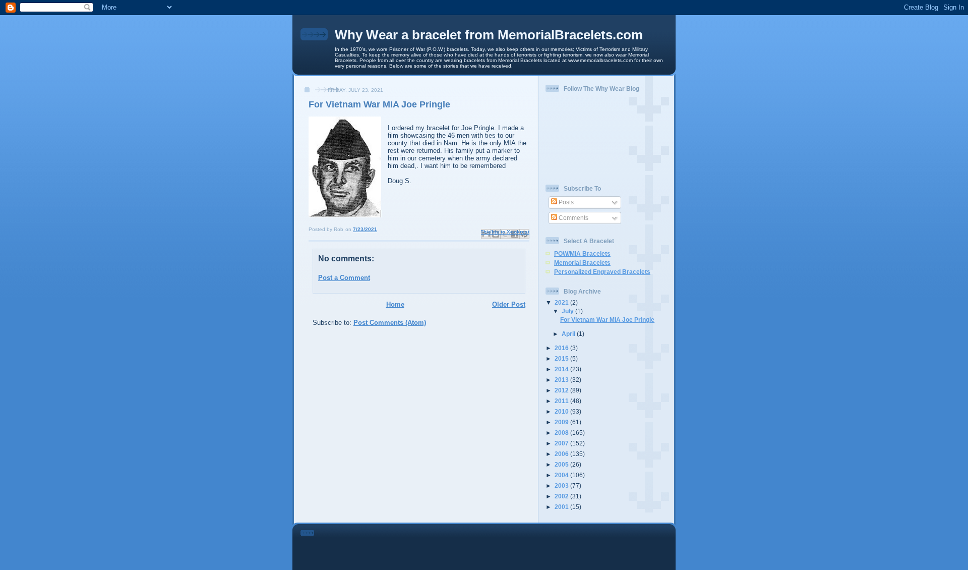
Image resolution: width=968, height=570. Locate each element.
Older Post (508, 304)
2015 (562, 358)
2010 (562, 411)
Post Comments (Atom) (389, 322)
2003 (562, 485)
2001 (562, 506)
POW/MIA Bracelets (582, 253)
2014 (562, 369)
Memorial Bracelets (582, 262)
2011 (562, 400)
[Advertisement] (498, 545)
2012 (562, 390)
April (569, 333)
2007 (562, 443)
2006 (562, 453)
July (568, 311)
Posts (565, 202)
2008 (562, 432)
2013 (562, 379)
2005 (562, 464)
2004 (562, 475)
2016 (562, 348)
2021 (562, 302)
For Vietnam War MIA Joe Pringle (607, 319)
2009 (562, 422)
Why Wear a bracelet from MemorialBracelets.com (489, 34)
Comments (572, 217)
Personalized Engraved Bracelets (602, 271)
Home (395, 304)
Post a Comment (344, 277)
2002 (562, 496)
